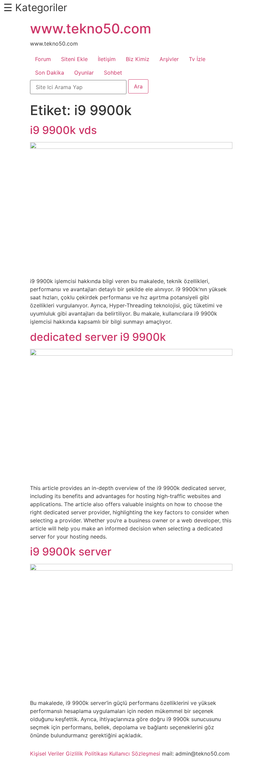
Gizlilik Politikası (87, 753)
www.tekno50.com (90, 28)
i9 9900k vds (63, 130)
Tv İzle (197, 59)
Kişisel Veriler (47, 753)
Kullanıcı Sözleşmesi (134, 753)
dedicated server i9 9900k (98, 337)
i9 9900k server (70, 551)
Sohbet (113, 72)
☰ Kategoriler (35, 7)
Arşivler (169, 59)
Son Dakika (49, 72)
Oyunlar (84, 72)
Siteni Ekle (74, 59)
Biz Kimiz (137, 59)
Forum (43, 59)
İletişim (107, 59)
